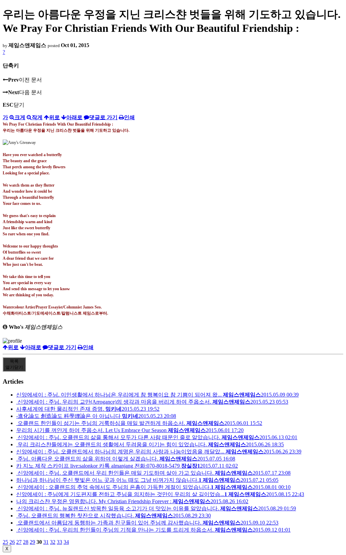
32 (52, 542)
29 (32, 542)
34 (66, 542)
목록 (14, 364)
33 (59, 542)
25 (5, 542)
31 (46, 542)
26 (12, 542)
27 (19, 542)
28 (25, 542)
